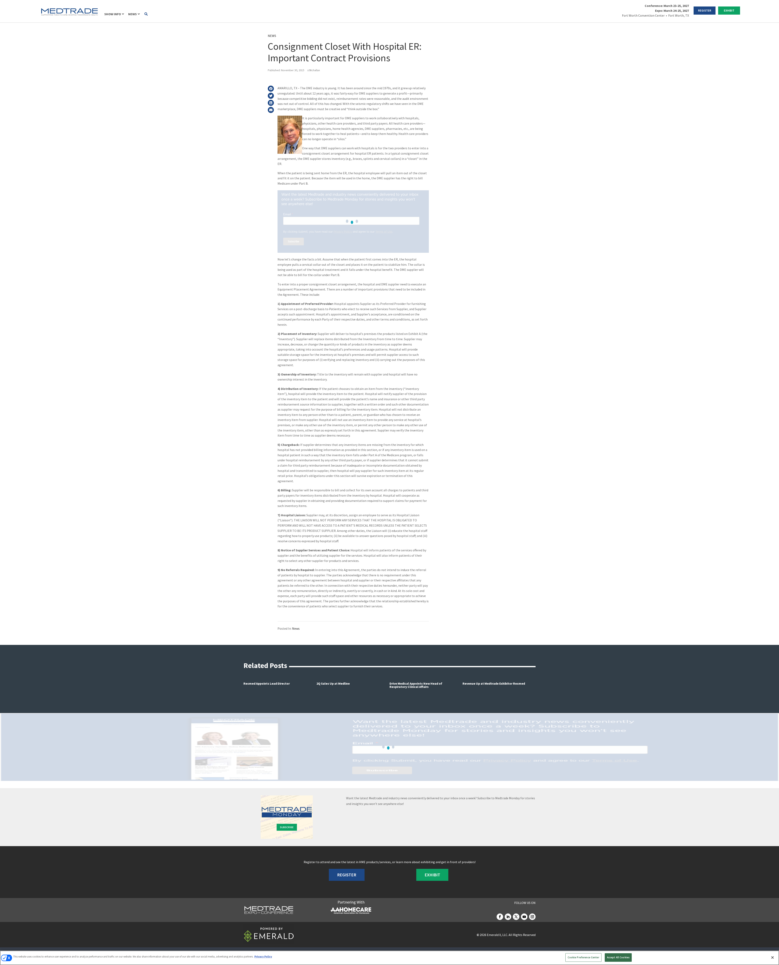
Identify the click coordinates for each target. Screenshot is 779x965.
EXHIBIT (729, 10)
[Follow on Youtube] (524, 916)
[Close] (772, 957)
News (272, 36)
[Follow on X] (516, 916)
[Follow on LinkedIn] (508, 916)
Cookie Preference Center (583, 957)
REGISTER (704, 10)
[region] (389, 958)
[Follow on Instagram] (532, 916)
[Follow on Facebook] (500, 916)
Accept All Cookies (618, 957)
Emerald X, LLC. (497, 935)
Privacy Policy (263, 956)
